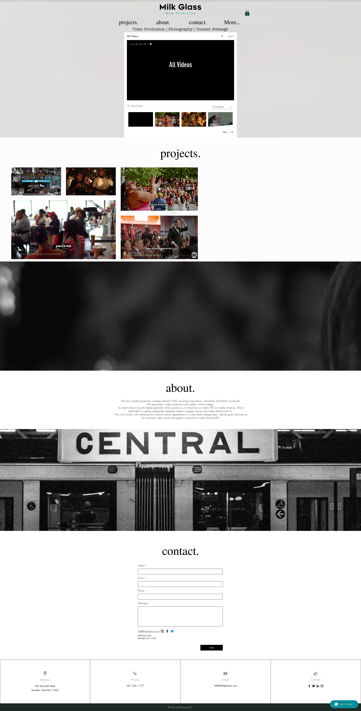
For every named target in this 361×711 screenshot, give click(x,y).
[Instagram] (322, 686)
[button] (247, 13)
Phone (141, 590)
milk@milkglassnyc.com (225, 685)
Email (141, 578)
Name (141, 565)
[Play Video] (167, 119)
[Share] (222, 36)
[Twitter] (172, 631)
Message (143, 603)
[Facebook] (167, 631)
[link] (150, 44)
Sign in (231, 36)
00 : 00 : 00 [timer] (140, 44)
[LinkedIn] (318, 686)
